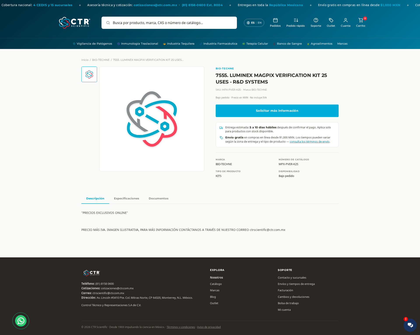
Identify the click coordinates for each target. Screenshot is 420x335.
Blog (213, 297)
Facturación (285, 290)
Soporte (316, 25)
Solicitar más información (277, 111)
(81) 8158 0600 (104, 284)
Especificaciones (126, 198)
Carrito (360, 22)
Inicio (85, 59)
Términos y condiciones (181, 327)
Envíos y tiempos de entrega (296, 284)
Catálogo (216, 284)
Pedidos (275, 25)
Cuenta (345, 25)
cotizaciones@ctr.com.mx (117, 288)
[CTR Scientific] (74, 23)
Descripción (95, 198)
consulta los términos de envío (309, 141)
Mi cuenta (284, 310)
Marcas (342, 43)
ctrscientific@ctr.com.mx (108, 293)
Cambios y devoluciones (293, 297)
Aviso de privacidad (209, 327)
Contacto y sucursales (292, 277)
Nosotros (216, 277)
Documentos (158, 198)
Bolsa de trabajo (288, 303)
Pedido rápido (295, 25)
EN (260, 22)
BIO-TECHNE (101, 59)
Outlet (331, 25)
